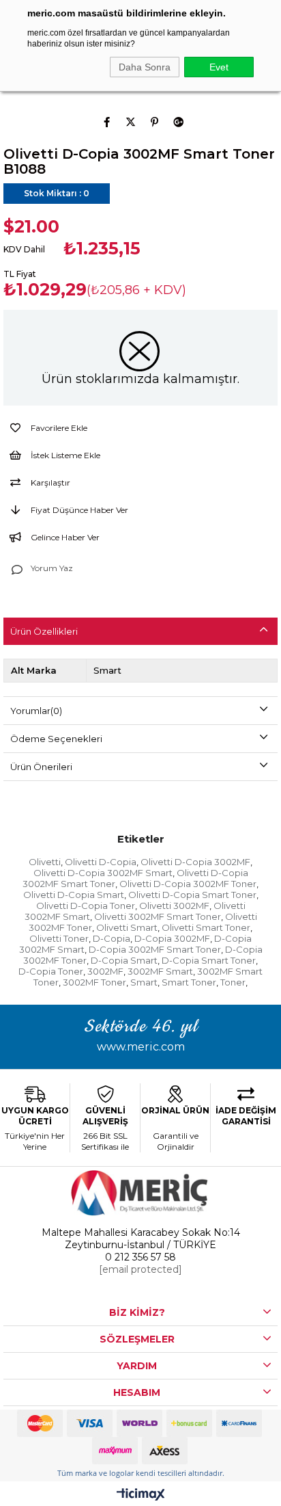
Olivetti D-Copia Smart (73, 894)
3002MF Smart (160, 971)
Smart (144, 982)
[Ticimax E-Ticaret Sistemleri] (141, 1495)
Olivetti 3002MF (174, 905)
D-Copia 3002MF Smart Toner (155, 949)
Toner (233, 982)
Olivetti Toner (59, 938)
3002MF (105, 971)
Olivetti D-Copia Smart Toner (192, 894)
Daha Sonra (145, 67)
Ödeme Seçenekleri (56, 738)
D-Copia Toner (50, 971)
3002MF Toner (94, 982)
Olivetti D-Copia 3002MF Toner (187, 883)
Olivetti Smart (127, 927)
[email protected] (140, 1269)
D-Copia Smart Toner (209, 960)
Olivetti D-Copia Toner (85, 905)
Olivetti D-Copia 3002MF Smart (103, 872)
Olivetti (45, 861)
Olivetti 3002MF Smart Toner (157, 916)
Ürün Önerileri (41, 766)
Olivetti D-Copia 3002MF (195, 861)
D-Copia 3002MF (172, 938)
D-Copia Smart (124, 960)
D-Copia (111, 938)
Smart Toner (189, 982)
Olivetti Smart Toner (206, 927)
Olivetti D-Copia (100, 861)
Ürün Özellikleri (44, 631)
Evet (218, 67)
